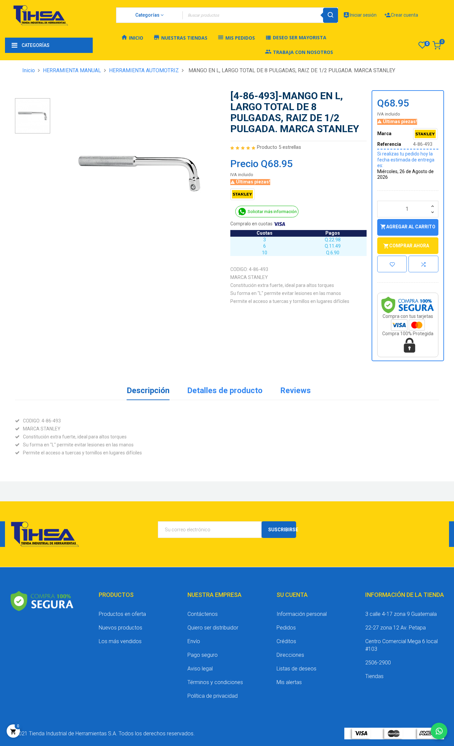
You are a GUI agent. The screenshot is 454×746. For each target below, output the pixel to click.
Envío (193, 641)
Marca (384, 133)
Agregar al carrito (407, 227)
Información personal (302, 614)
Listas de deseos (296, 668)
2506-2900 (378, 662)
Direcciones (290, 655)
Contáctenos (202, 614)
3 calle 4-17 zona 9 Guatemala (401, 614)
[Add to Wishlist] (391, 264)
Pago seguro (202, 655)
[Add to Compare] (423, 264)
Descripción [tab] (148, 390)
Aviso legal (200, 668)
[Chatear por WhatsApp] (439, 731)
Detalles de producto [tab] (225, 390)
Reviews (295, 390)
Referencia (389, 144)
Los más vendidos (120, 641)
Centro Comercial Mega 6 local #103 (401, 645)
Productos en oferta (122, 614)
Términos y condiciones (215, 682)
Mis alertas (289, 682)
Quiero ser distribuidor (212, 627)
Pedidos (286, 627)
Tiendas (374, 676)
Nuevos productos (120, 627)
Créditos (286, 641)
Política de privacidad (212, 696)
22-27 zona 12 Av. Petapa (395, 627)
